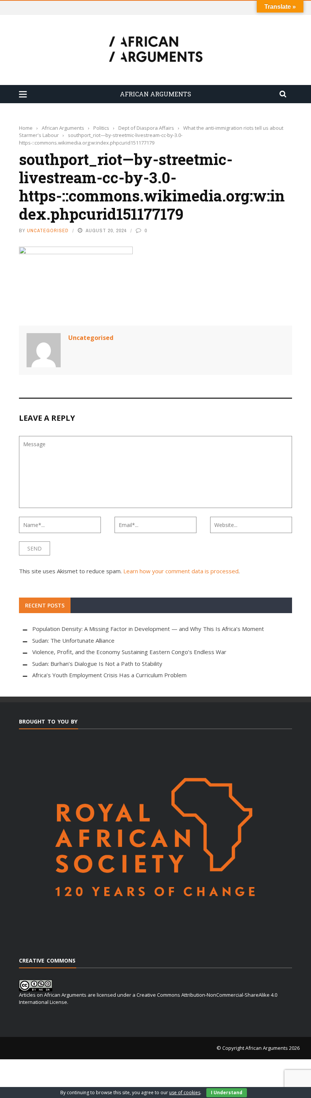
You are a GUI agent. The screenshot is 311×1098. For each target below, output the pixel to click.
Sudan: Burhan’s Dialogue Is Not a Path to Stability (97, 663)
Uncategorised (48, 230)
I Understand (226, 1092)
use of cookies (184, 1092)
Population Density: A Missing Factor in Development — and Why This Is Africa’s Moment (148, 628)
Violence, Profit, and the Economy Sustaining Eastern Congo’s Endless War (129, 652)
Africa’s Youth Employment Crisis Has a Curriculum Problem (109, 675)
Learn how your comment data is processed (181, 571)
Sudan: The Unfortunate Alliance (73, 640)
